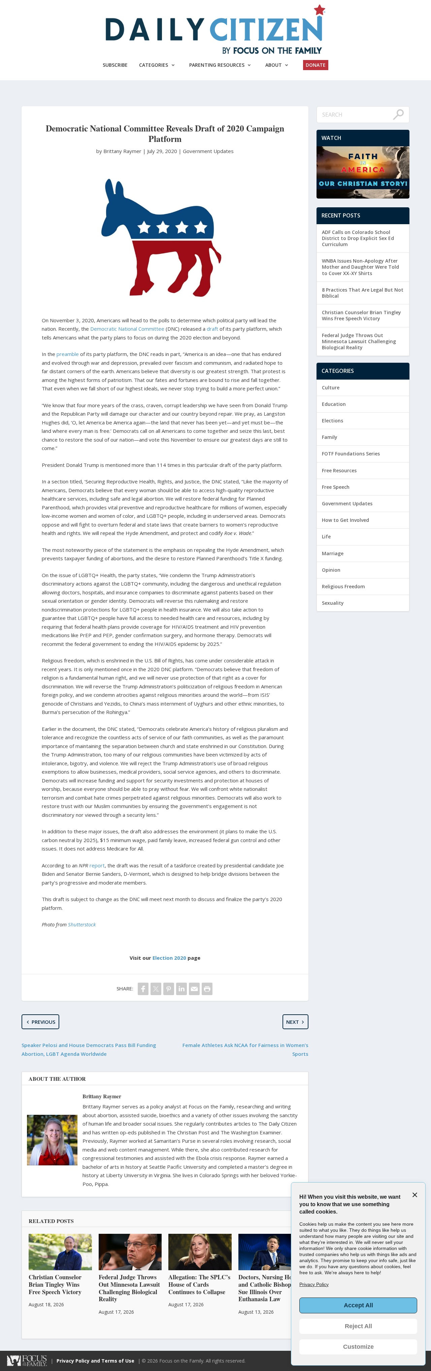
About (273, 65)
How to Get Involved (345, 520)
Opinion (331, 570)
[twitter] (156, 989)
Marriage (332, 553)
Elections (332, 420)
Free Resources (339, 470)
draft (212, 328)
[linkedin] (181, 989)
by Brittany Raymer (119, 151)
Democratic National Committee (127, 328)
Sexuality (333, 603)
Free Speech (336, 487)
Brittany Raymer (101, 1096)
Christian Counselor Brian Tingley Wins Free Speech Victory (361, 315)
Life (326, 536)
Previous (43, 1021)
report (97, 865)
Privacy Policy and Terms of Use (95, 1361)
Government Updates (208, 151)
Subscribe (115, 65)
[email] (194, 989)
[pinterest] (168, 989)
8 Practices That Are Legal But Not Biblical (362, 293)
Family (329, 437)
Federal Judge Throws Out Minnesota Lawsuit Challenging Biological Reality (359, 341)
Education (334, 404)
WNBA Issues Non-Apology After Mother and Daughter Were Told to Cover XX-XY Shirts (360, 267)
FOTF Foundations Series (351, 453)
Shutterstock (82, 924)
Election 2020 (169, 957)
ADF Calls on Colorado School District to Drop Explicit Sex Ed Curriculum (358, 238)
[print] (207, 989)
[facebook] (143, 989)
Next (292, 1021)
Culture (330, 387)
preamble (68, 354)
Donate (316, 65)
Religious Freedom (343, 586)
